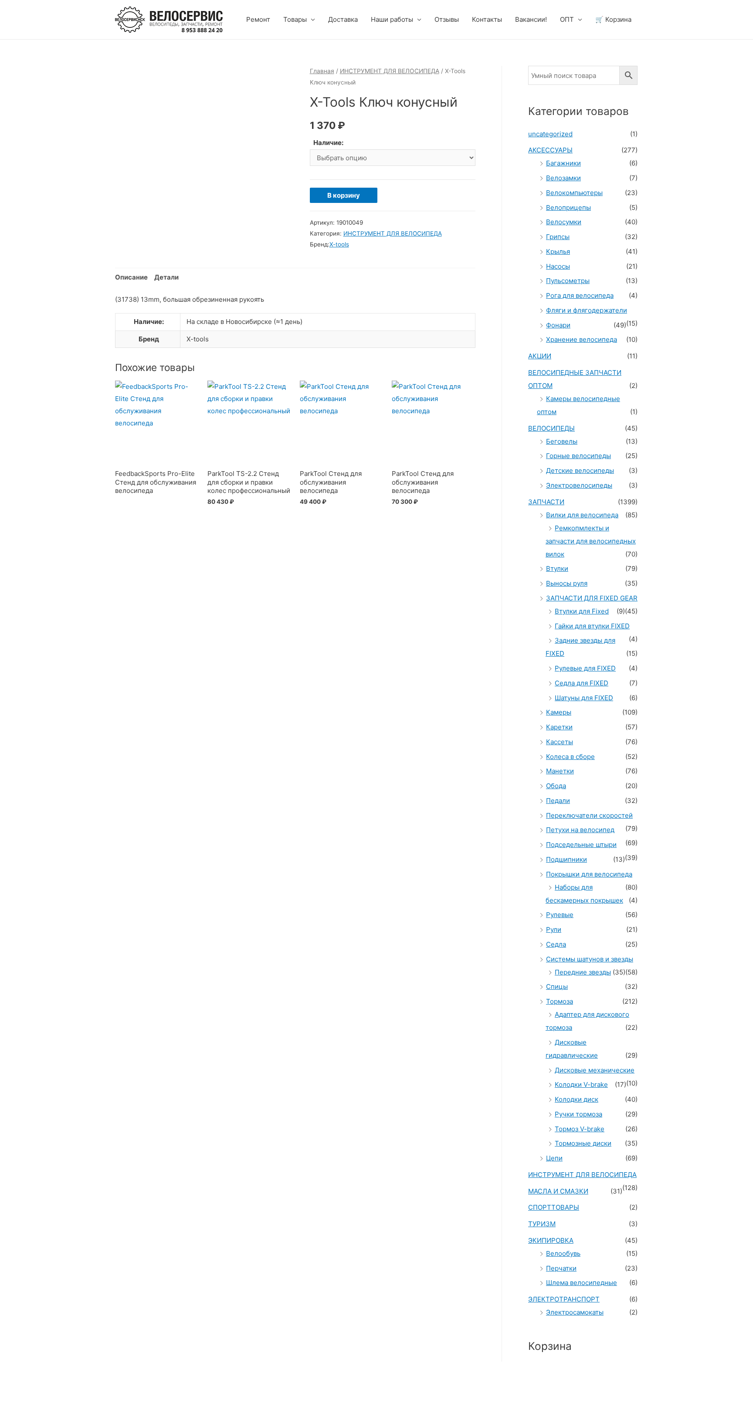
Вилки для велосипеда (582, 515)
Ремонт (258, 19)
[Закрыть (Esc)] (17, 1386)
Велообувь (563, 1253)
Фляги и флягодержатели (586, 310)
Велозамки (563, 178)
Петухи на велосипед (580, 830)
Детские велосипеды (580, 470)
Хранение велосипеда (581, 339)
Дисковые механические (594, 1070)
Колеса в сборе (570, 756)
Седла (556, 944)
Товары (295, 19)
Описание (131, 277)
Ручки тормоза (578, 1114)
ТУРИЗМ (542, 1224)
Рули (553, 929)
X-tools (339, 244)
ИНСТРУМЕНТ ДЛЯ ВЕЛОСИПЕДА (389, 70)
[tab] (131, 277)
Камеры (558, 712)
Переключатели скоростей (589, 815)
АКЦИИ (539, 356)
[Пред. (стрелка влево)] (17, 1398)
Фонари (558, 325)
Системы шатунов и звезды (589, 959)
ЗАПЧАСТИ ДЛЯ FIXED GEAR (592, 598)
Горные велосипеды (578, 456)
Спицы (557, 986)
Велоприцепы (568, 207)
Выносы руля (566, 583)
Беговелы (561, 441)
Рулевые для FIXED (585, 668)
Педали (558, 800)
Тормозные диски (583, 1143)
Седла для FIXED (581, 683)
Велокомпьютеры (574, 193)
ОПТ (567, 19)
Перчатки (561, 1268)
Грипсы (558, 237)
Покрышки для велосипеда (589, 874)
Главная (322, 70)
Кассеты (559, 742)
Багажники (563, 163)
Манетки (560, 771)
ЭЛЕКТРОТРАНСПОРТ (564, 1299)
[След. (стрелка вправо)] (54, 1398)
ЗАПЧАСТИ (546, 502)
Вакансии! (531, 19)
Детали (166, 277)
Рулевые (559, 915)
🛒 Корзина (613, 19)
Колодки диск (576, 1099)
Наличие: (328, 142)
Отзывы (446, 19)
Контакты (487, 19)
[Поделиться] (54, 1386)
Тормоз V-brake (579, 1129)
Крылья (558, 251)
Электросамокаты (575, 1312)
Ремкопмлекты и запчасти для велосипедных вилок (591, 541)
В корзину (343, 195)
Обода (556, 786)
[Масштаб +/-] (127, 1386)
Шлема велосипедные (581, 1282)
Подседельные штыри (581, 844)
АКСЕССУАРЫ (550, 150)
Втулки (557, 568)
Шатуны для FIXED (584, 698)
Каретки (559, 727)
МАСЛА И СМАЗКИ (558, 1191)
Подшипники (566, 859)
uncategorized (550, 134)
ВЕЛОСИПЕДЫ (551, 428)
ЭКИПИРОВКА (550, 1240)
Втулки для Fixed (582, 611)
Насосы (558, 266)
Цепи (554, 1158)
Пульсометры (568, 281)
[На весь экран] (90, 1386)
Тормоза (559, 1001)
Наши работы (392, 19)
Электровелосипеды (579, 485)
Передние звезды (583, 972)
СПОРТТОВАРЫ (553, 1207)
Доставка (343, 19)
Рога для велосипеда (580, 295)
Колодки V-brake (581, 1084)
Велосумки (563, 222)
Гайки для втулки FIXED (592, 626)
